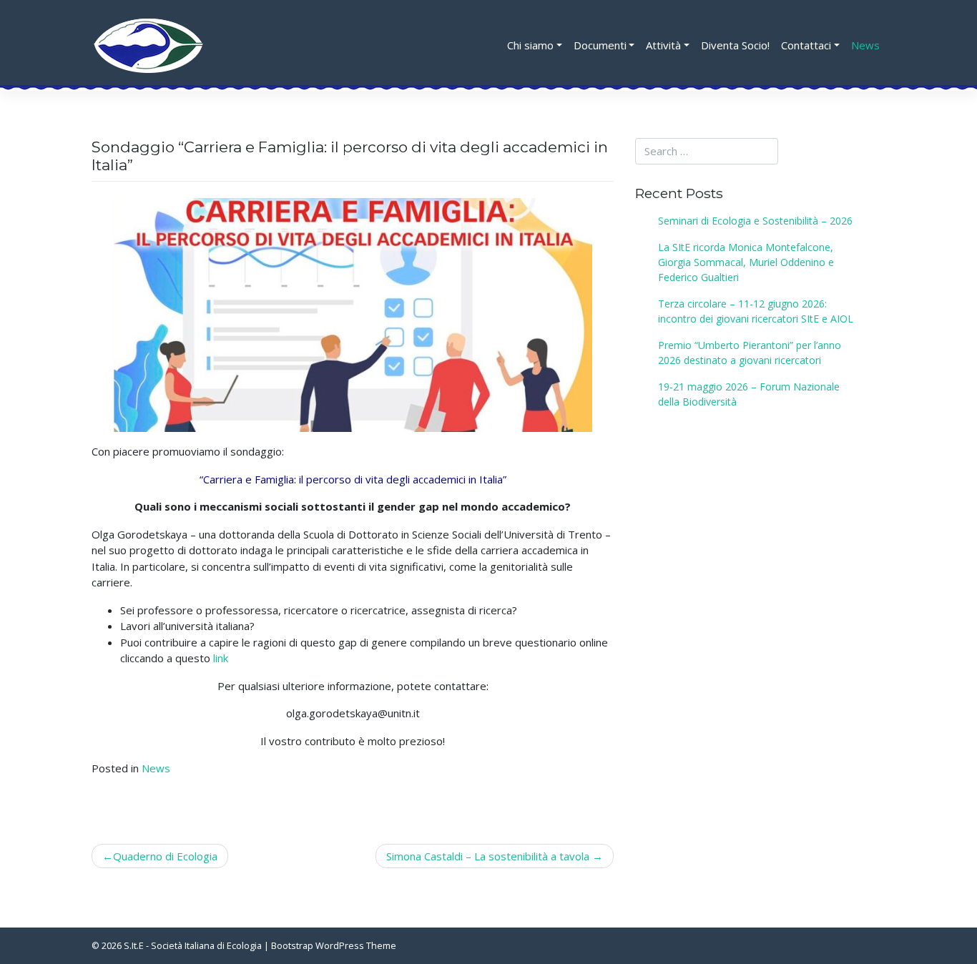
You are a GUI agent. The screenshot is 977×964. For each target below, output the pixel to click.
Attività (663, 45)
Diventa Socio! (735, 45)
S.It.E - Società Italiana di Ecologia (193, 945)
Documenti (600, 45)
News (865, 45)
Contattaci (806, 45)
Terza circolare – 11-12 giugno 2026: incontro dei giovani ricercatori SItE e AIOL (755, 311)
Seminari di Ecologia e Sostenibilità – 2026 (755, 220)
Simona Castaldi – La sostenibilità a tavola (487, 856)
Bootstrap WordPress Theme (333, 945)
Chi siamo (530, 45)
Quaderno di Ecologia (165, 856)
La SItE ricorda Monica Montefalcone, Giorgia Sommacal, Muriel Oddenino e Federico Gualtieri (746, 262)
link (220, 658)
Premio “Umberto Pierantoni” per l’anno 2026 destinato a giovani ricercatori (749, 352)
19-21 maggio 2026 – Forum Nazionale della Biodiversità (749, 394)
